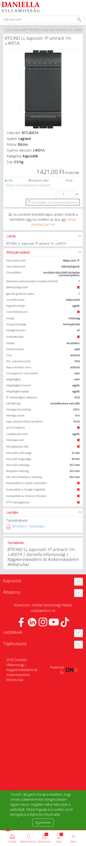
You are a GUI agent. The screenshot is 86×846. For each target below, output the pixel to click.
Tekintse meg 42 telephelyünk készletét (27, 185)
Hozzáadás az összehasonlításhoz (54, 202)
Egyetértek (43, 822)
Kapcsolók (20, 30)
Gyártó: (19, 138)
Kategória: (22, 156)
